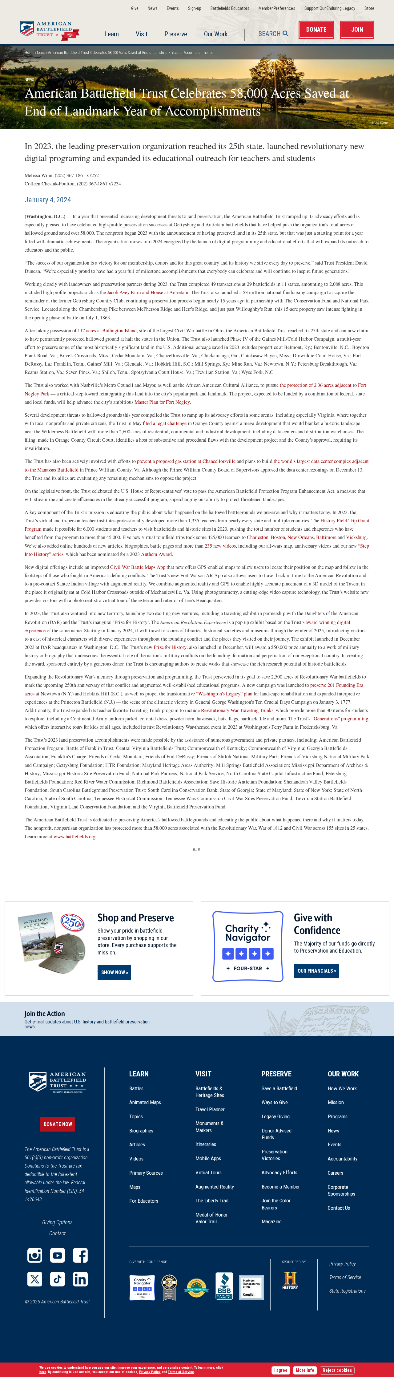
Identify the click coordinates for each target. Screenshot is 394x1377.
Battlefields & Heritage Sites (209, 1091)
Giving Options (57, 1222)
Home (51, 29)
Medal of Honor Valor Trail (214, 1218)
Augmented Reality (214, 1187)
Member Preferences (277, 8)
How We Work (342, 1088)
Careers (335, 1173)
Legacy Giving (282, 1116)
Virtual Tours (208, 1172)
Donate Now (58, 1124)
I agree (280, 1370)
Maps (134, 1187)
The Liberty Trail (216, 1200)
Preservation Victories (274, 1154)
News (153, 8)
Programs (338, 1116)
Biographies (141, 1131)
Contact (57, 1233)
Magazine (272, 1221)
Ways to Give (275, 1102)
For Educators (143, 1201)
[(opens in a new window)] (34, 1255)
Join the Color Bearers (276, 1203)
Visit (141, 34)
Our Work (215, 34)
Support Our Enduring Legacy (329, 8)
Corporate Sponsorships (341, 1190)
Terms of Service (345, 1277)
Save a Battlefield (279, 1088)
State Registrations (347, 1291)
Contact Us (339, 1208)
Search (270, 34)
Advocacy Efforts (279, 1172)
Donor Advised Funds (276, 1134)
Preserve (175, 34)
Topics (136, 1116)
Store (369, 8)
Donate (316, 29)
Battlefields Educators (230, 8)
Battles (136, 1088)
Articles (137, 1144)
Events (173, 8)
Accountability (342, 1159)
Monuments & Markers (209, 1126)
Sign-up (194, 8)
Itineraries (205, 1144)
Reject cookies (337, 1370)
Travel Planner (210, 1109)
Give (135, 8)
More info (305, 1370)
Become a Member (281, 1187)
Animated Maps (145, 1102)
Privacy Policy (342, 1264)
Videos (136, 1159)
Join (357, 29)
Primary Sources (146, 1173)
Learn (111, 34)
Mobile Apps (208, 1158)
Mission (336, 1102)
